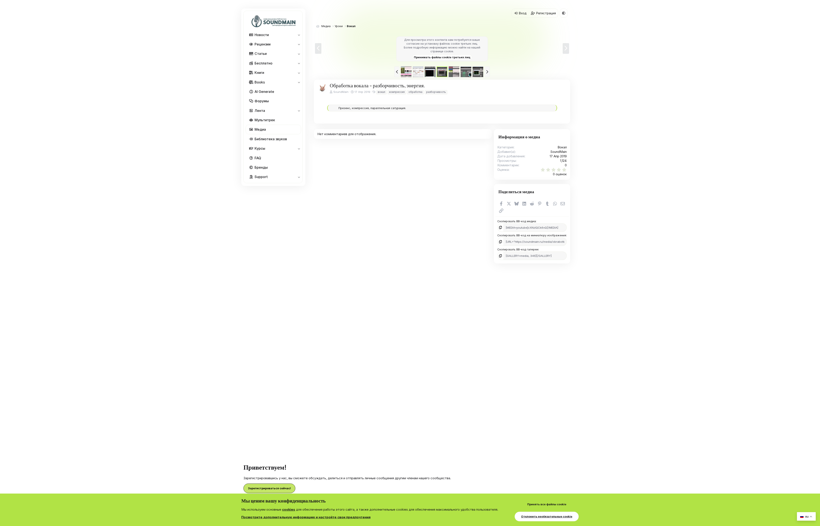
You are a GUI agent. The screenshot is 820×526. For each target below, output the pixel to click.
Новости (262, 35)
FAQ (258, 158)
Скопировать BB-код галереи (517, 249)
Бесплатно (263, 63)
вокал (381, 92)
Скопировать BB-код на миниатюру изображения (531, 235)
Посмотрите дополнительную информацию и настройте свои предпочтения (305, 517)
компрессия (397, 92)
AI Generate (264, 91)
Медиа (260, 129)
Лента (260, 110)
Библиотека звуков (271, 139)
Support (261, 177)
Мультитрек (265, 120)
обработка (415, 92)
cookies (288, 509)
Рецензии (263, 44)
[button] (299, 34)
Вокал (562, 147)
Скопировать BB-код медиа (516, 221)
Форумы (262, 101)
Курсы (260, 148)
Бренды (261, 167)
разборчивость (436, 92)
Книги (259, 72)
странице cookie (441, 51)
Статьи (261, 53)
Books (260, 82)
